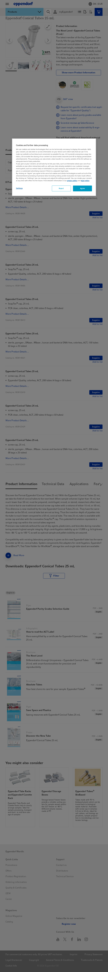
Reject (61, 188)
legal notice (85, 181)
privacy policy (72, 181)
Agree (82, 188)
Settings (19, 188)
